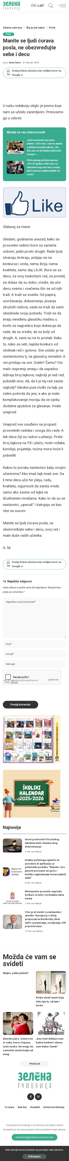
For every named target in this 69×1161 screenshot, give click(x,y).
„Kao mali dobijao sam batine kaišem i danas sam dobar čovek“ (49, 1042)
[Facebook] (30, 1096)
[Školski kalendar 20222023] (31, 793)
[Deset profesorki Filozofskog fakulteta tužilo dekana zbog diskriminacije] (12, 846)
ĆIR (33, 5)
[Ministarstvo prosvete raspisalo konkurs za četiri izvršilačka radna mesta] (12, 898)
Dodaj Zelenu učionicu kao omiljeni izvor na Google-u (36, 72)
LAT (41, 5)
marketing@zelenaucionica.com (35, 1137)
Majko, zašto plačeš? (16, 973)
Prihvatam (34, 1156)
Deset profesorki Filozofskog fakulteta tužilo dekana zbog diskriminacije (42, 843)
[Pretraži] (50, 5)
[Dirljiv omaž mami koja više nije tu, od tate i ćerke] (51, 982)
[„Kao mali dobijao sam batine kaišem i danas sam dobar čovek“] (51, 1023)
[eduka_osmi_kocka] (31, 739)
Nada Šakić (15, 63)
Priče (8, 34)
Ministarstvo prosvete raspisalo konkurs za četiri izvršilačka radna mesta (44, 895)
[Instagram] (38, 1096)
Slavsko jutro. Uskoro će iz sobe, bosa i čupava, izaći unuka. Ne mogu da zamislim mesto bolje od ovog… (18, 1046)
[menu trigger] (61, 5)
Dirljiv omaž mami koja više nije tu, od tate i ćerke (50, 1001)
